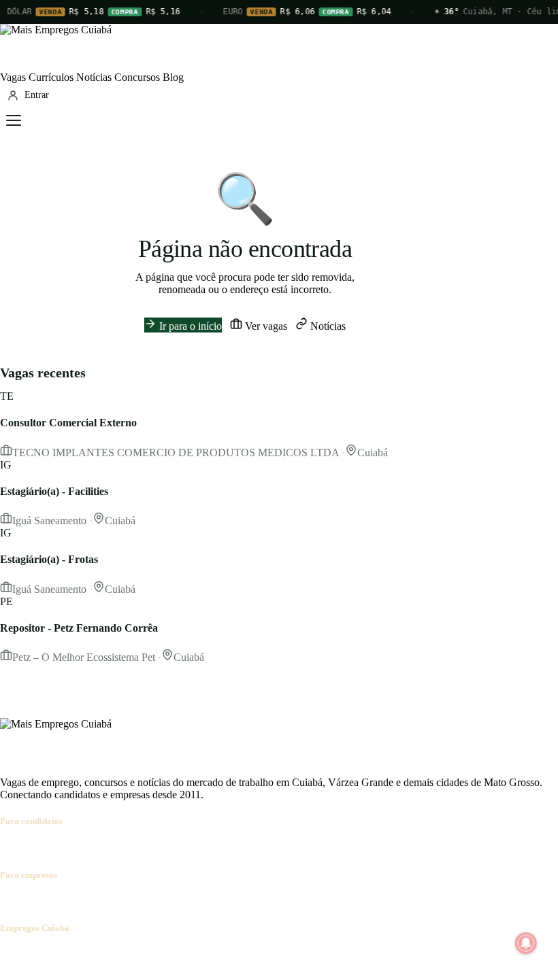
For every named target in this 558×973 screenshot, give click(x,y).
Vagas (13, 77)
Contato (83, 954)
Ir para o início (189, 326)
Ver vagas (264, 326)
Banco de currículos (109, 901)
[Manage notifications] (526, 943)
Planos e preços (187, 901)
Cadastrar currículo (86, 847)
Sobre (12, 954)
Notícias (94, 77)
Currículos (51, 77)
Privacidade (193, 954)
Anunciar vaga (31, 901)
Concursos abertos (168, 847)
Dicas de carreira (326, 847)
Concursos (137, 77)
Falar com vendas (261, 901)
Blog (173, 77)
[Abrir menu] (13, 120)
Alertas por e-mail (248, 847)
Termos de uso (134, 954)
